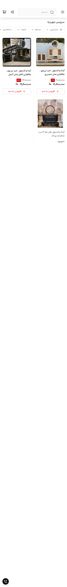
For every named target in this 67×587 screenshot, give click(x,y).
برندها (38, 29)
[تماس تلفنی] (5, 581)
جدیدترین (54, 29)
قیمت (23, 29)
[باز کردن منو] (62, 12)
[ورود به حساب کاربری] (12, 12)
